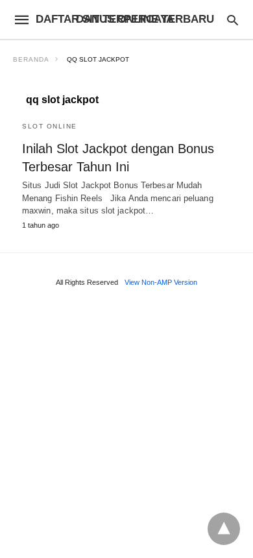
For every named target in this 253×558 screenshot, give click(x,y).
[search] (232, 19)
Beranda (31, 59)
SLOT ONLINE (49, 126)
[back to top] (224, 529)
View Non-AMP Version (161, 282)
